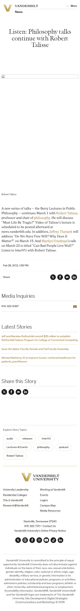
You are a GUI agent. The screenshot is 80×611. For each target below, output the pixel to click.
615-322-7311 (32, 526)
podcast (63, 447)
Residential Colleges (15, 495)
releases (27, 438)
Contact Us (49, 526)
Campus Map (48, 505)
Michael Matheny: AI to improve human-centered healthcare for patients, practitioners (38, 360)
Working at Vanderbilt (52, 489)
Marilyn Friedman (54, 241)
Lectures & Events (17, 447)
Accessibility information (18, 591)
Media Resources (50, 511)
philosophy (42, 218)
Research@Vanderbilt (15, 505)
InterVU (46, 438)
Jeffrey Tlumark (60, 232)
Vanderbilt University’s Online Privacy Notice (40, 531)
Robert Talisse (66, 213)
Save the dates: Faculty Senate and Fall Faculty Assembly (35, 349)
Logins (44, 500)
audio (10, 438)
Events (44, 495)
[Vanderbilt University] (40, 477)
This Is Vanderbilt (13, 500)
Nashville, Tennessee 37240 (40, 521)
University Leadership (15, 489)
